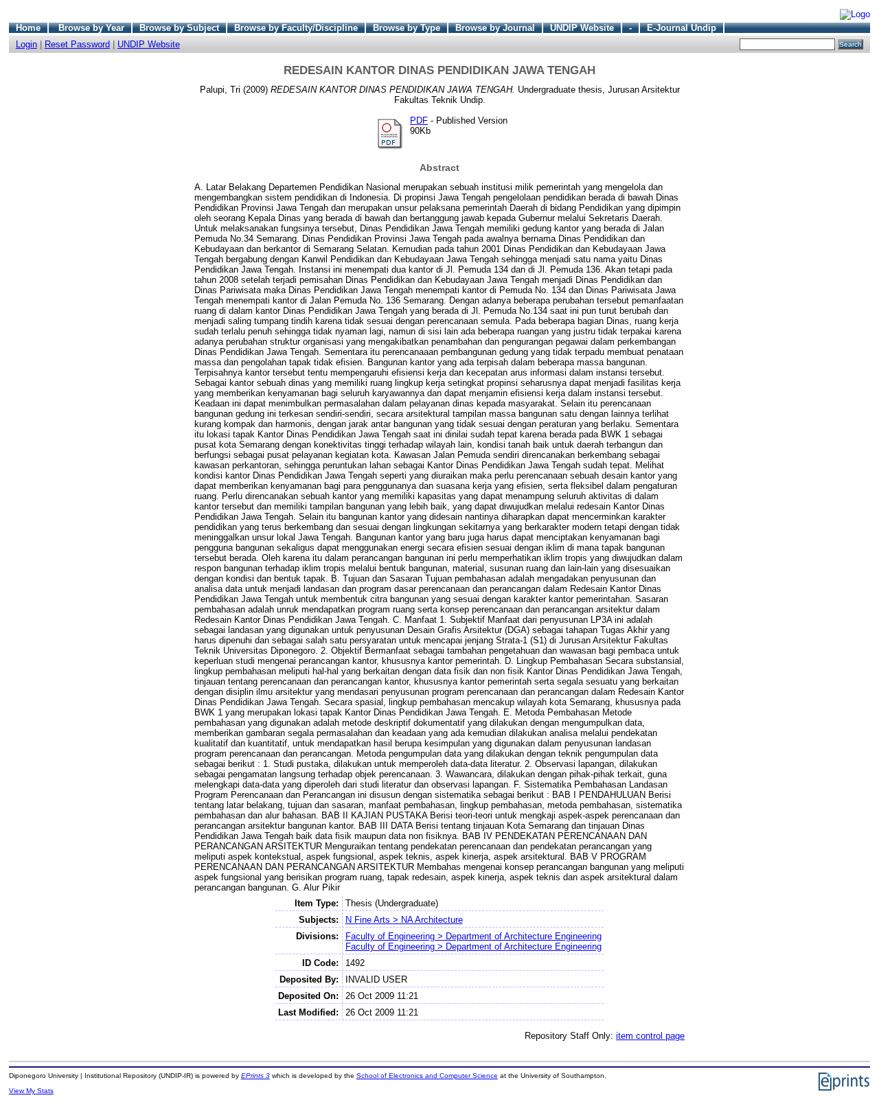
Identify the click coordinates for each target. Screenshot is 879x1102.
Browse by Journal (495, 28)
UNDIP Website (582, 28)
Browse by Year (91, 28)
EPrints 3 (255, 1075)
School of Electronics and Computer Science (427, 1075)
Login (26, 44)
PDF (419, 120)
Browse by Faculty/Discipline (296, 28)
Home (28, 28)
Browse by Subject (179, 28)
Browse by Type (406, 28)
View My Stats (31, 1090)
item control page (650, 1036)
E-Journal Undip (681, 28)
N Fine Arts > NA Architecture (404, 920)
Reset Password (77, 44)
